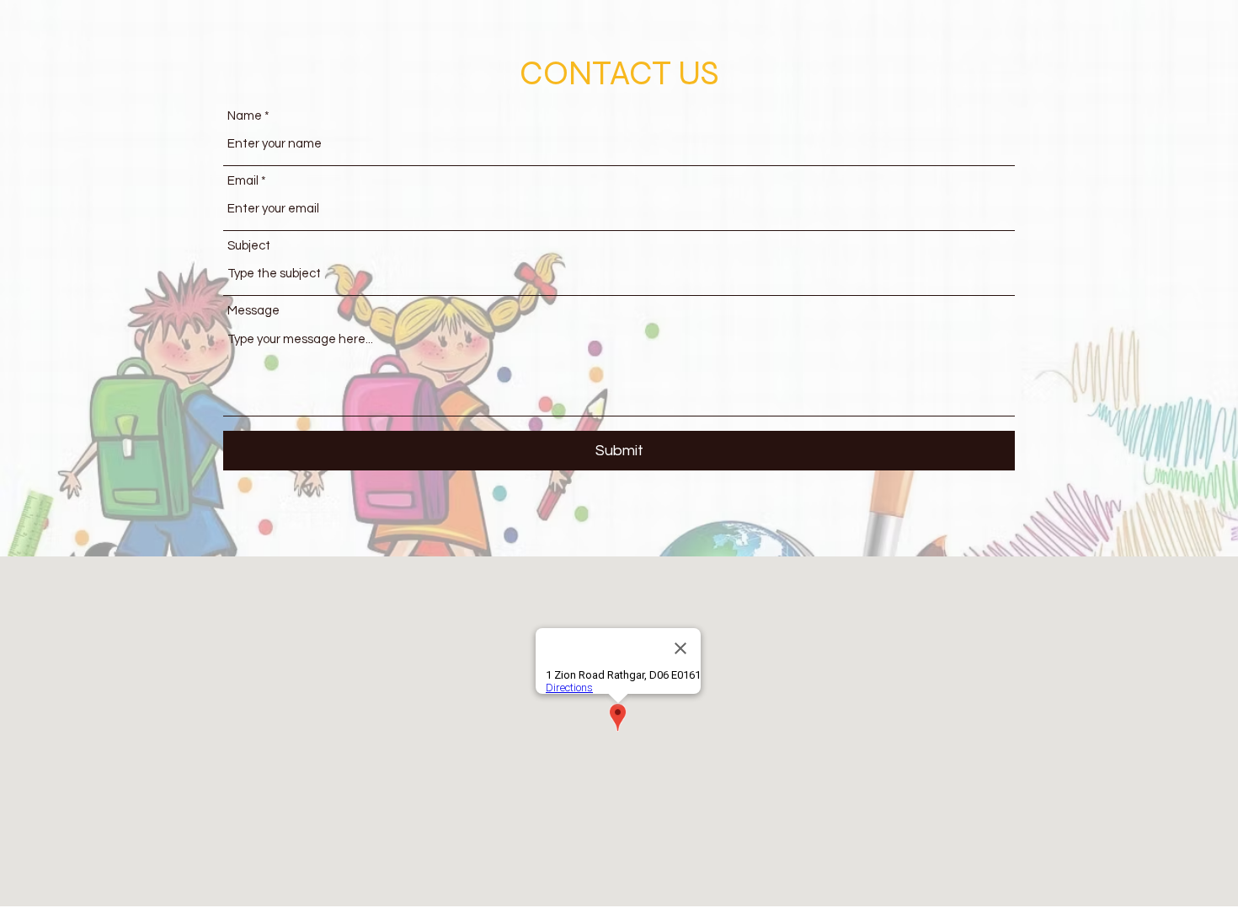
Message (253, 310)
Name (244, 116)
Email (243, 181)
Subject (248, 245)
